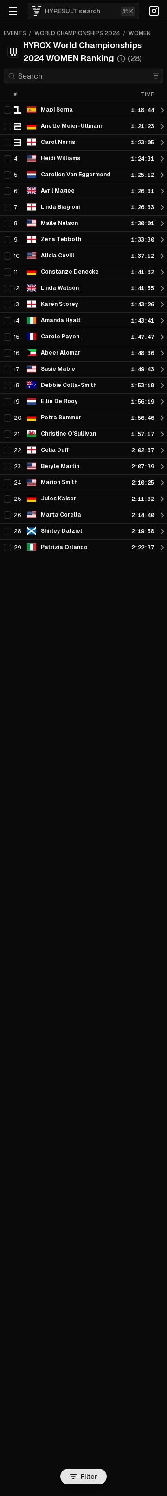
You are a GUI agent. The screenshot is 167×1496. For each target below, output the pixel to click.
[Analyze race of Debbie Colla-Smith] (162, 385)
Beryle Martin (60, 466)
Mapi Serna (57, 109)
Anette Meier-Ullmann (72, 126)
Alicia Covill (57, 255)
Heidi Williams (60, 158)
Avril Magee (58, 190)
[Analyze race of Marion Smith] (162, 482)
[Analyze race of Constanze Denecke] (162, 272)
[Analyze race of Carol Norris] (162, 142)
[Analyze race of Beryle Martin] (162, 466)
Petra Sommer (61, 417)
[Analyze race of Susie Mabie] (162, 369)
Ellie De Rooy (59, 401)
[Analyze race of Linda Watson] (162, 288)
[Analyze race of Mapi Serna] (162, 110)
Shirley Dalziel (61, 531)
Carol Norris (58, 142)
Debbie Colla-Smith (68, 385)
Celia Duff (55, 450)
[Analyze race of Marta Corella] (162, 515)
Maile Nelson (59, 223)
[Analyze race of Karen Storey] (162, 304)
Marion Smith (59, 482)
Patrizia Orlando (64, 547)
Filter (89, 1476)
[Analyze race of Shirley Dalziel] (162, 531)
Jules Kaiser (58, 498)
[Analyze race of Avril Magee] (162, 191)
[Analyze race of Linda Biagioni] (162, 207)
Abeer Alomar (60, 352)
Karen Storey (59, 304)
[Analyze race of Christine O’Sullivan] (162, 434)
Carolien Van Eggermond (75, 174)
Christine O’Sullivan (68, 433)
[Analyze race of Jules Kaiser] (162, 499)
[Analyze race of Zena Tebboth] (162, 239)
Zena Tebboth (61, 239)
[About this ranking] (121, 59)
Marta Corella (61, 514)
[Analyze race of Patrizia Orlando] (162, 547)
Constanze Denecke (70, 271)
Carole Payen (60, 336)
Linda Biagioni (60, 207)
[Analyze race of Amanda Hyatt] (162, 320)
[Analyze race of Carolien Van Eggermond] (162, 175)
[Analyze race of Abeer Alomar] (162, 353)
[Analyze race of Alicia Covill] (162, 256)
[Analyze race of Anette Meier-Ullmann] (162, 126)
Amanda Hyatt (61, 320)
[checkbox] (7, 110)
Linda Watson (60, 288)
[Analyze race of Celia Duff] (162, 450)
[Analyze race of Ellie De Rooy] (162, 401)
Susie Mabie (58, 369)
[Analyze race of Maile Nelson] (162, 223)
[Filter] (155, 75)
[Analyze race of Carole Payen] (162, 337)
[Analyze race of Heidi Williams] (162, 158)
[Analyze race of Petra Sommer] (162, 418)
